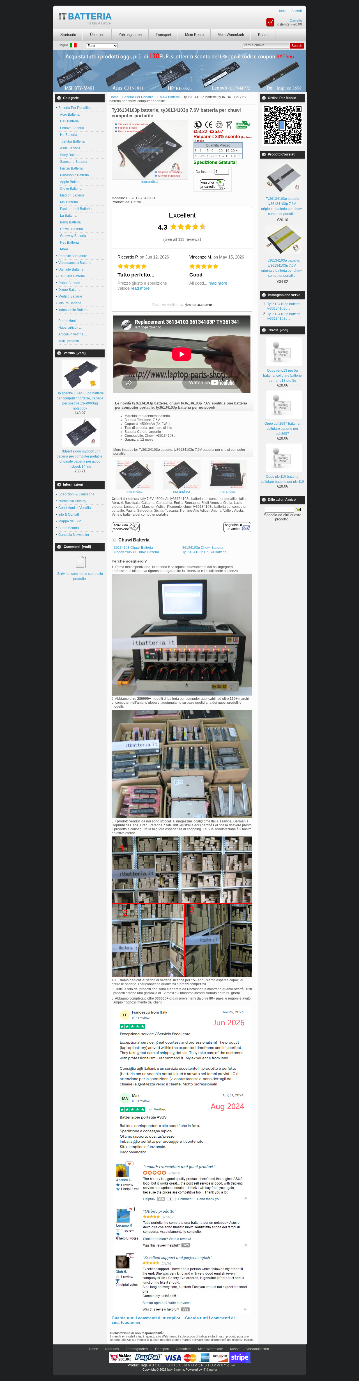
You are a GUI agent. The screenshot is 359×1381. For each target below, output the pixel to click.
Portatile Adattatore (72, 256)
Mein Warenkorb (231, 35)
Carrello (296, 20)
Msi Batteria (68, 202)
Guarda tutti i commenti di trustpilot (146, 1318)
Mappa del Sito (69, 521)
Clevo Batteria (70, 189)
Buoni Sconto (68, 528)
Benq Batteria (69, 222)
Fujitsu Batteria (70, 168)
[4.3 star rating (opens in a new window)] (188, 226)
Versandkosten (257, 1349)
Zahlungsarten (130, 35)
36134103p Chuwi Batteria (202, 548)
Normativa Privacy (72, 501)
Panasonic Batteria (73, 175)
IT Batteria (210, 1369)
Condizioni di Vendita (74, 508)
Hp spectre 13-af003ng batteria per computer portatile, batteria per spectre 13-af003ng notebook (80, 400)
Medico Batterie (70, 296)
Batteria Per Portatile (138, 97)
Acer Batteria (69, 114)
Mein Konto (194, 35)
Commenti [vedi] (77, 547)
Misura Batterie (69, 303)
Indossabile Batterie (73, 310)
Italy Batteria (175, 1369)
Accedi (296, 11)
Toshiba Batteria (71, 141)
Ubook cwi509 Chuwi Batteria (136, 552)
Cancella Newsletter (73, 535)
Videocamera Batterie (74, 263)
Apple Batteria (70, 182)
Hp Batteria (67, 135)
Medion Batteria (71, 195)
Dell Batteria (68, 121)
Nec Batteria (68, 242)
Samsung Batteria (72, 162)
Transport (163, 35)
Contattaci (183, 1349)
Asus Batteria (69, 148)
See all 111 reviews (182, 239)
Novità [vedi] (278, 330)
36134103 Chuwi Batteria (133, 548)
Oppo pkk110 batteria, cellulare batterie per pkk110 (282, 479)
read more (140, 288)
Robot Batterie (69, 283)
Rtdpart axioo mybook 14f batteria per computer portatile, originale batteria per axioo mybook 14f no (80, 458)
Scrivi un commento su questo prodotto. (80, 576)
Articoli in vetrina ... (72, 334)
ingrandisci (134, 491)
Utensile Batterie (71, 269)
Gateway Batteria (72, 236)
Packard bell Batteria (75, 209)
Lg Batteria (67, 216)
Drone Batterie (69, 290)
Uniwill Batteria (70, 229)
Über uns (97, 35)
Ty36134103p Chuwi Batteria (204, 552)
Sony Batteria (69, 155)
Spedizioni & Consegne (76, 494)
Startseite (68, 35)
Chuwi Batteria (168, 97)
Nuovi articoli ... (70, 328)
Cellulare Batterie (71, 276)
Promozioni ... (68, 321)
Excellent (182, 215)
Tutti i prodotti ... (70, 341)
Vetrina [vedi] (75, 353)
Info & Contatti (69, 514)
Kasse (263, 35)
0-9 (232, 1365)
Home (282, 11)
